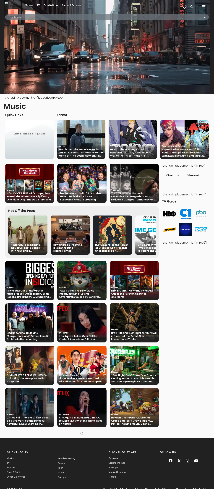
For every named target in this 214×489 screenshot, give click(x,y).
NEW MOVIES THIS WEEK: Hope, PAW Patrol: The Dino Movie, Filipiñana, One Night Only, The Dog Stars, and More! (29, 196)
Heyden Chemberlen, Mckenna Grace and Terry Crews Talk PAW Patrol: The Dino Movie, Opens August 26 (132, 421)
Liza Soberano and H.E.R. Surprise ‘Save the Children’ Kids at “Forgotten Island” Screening (80, 196)
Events (165, 146)
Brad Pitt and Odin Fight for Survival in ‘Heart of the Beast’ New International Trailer (134, 336)
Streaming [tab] (194, 175)
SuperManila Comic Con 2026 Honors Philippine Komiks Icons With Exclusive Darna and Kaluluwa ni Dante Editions (184, 152)
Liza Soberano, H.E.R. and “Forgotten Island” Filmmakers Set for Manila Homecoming (28, 336)
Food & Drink (51, 5)
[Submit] (205, 17)
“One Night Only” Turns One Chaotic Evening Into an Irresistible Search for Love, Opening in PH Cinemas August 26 (134, 378)
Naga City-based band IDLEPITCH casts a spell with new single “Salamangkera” (25, 247)
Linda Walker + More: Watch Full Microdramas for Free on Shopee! (80, 380)
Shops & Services (71, 5)
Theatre (115, 190)
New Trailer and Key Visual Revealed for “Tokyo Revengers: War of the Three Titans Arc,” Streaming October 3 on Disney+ (130, 152)
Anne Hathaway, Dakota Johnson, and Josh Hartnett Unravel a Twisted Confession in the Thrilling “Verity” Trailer (28, 463)
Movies (29, 5)
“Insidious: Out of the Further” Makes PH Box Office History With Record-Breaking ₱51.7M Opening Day (28, 294)
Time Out (141, 242)
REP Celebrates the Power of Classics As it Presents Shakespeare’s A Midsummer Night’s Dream (112, 247)
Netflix (66, 332)
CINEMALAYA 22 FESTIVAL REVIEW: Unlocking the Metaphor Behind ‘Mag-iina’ (27, 378)
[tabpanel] (185, 184)
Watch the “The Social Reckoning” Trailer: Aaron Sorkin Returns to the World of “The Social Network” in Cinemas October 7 (80, 152)
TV (38, 5)
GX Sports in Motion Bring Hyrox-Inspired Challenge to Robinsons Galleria (154, 247)
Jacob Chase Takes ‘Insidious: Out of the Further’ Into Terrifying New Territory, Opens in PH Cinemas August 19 (80, 463)
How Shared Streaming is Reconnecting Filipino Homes (67, 247)
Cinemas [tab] (172, 175)
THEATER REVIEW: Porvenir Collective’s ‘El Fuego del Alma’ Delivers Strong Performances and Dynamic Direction (133, 196)
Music (13, 242)
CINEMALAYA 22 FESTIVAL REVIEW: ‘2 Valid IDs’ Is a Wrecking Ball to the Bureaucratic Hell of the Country (133, 463)
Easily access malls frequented (29, 133)
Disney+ (117, 146)
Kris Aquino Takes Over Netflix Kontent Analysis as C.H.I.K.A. (78, 338)
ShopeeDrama (70, 375)
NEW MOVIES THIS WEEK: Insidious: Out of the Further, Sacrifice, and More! (132, 294)
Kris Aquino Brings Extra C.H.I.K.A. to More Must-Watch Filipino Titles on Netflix (80, 421)
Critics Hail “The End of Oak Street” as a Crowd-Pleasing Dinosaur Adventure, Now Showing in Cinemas (29, 421)
